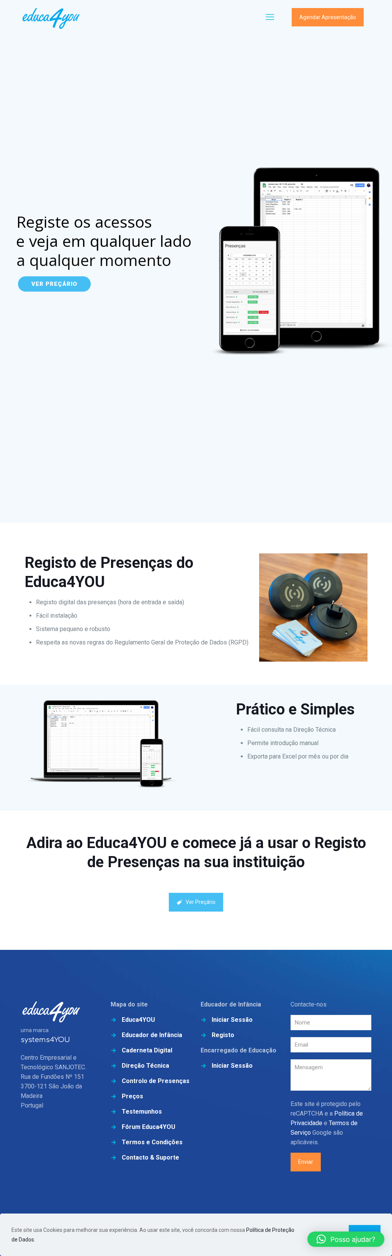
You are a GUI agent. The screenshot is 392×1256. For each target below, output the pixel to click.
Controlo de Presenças (155, 1081)
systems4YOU (45, 1040)
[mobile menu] (269, 17)
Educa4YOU (138, 1019)
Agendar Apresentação (327, 17)
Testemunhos (142, 1111)
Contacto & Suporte (150, 1157)
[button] (345, 1239)
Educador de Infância (152, 1035)
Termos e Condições (152, 1142)
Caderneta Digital (147, 1050)
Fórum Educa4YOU (148, 1126)
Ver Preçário (54, 284)
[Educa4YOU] (51, 17)
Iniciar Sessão (232, 1019)
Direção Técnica (145, 1065)
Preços (132, 1096)
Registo (223, 1035)
